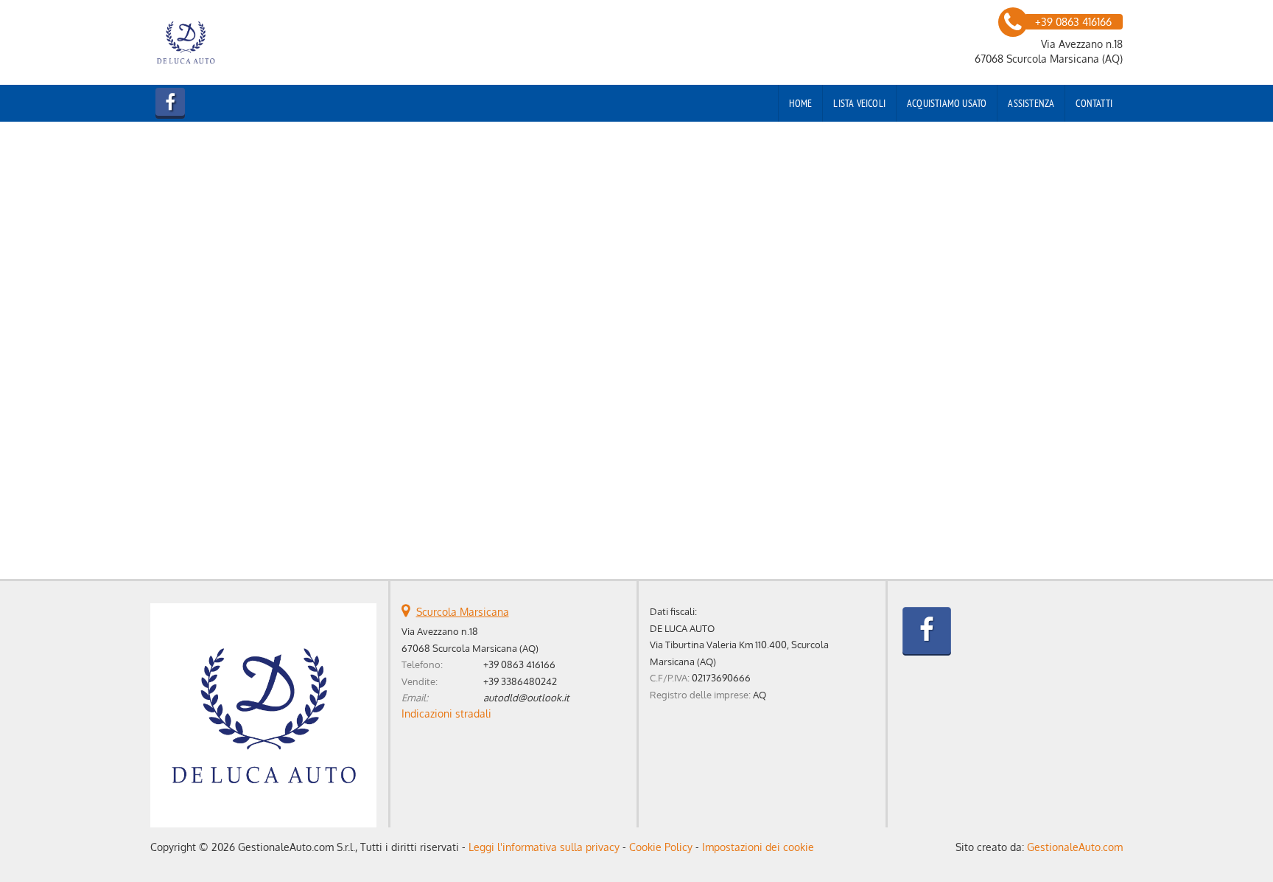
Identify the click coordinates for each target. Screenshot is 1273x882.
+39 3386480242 (520, 681)
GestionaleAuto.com (1075, 847)
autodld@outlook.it (526, 697)
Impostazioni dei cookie (758, 847)
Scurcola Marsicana (462, 611)
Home (801, 103)
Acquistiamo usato (946, 103)
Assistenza (1031, 103)
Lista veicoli (859, 103)
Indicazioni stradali (446, 713)
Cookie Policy (660, 847)
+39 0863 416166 (519, 664)
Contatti (1094, 103)
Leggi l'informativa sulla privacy (544, 847)
